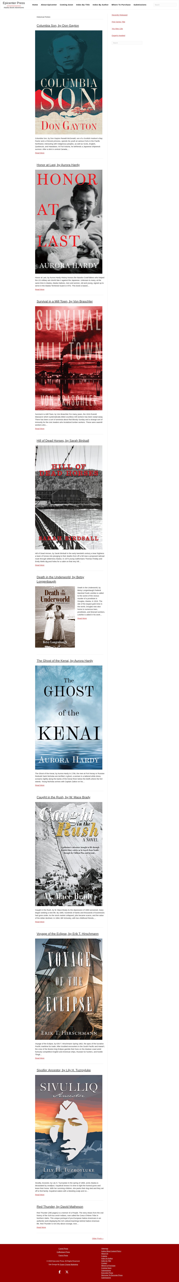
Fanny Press (63, 1255)
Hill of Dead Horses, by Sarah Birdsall (63, 440)
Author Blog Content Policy (111, 1251)
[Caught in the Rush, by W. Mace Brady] (68, 854)
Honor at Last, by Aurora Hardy (58, 165)
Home (35, 5)
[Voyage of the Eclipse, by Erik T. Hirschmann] (68, 989)
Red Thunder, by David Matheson (60, 1206)
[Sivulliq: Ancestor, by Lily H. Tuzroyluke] (68, 1127)
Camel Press (63, 1249)
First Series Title (118, 22)
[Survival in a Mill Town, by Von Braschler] (68, 358)
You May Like (117, 29)
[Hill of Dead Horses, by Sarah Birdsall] (68, 497)
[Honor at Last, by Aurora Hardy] (68, 222)
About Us (104, 1254)
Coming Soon (66, 5)
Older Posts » (97, 1238)
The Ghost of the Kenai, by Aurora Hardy (65, 660)
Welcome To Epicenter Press (112, 1275)
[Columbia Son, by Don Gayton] (68, 82)
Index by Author (101, 5)
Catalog (104, 1256)
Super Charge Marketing (69, 1264)
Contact (104, 1263)
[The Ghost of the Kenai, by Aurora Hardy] (68, 717)
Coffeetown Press (63, 1252)
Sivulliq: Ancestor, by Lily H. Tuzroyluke (64, 1070)
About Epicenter (49, 5)
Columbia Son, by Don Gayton (58, 25)
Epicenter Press (107, 1273)
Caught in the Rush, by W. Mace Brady (63, 797)
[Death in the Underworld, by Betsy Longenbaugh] (55, 617)
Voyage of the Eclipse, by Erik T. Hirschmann (68, 933)
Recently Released (119, 15)
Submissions (140, 5)
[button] (60, 1272)
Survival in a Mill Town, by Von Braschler (65, 301)
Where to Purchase (121, 5)
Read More (39, 153)
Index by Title (83, 5)
